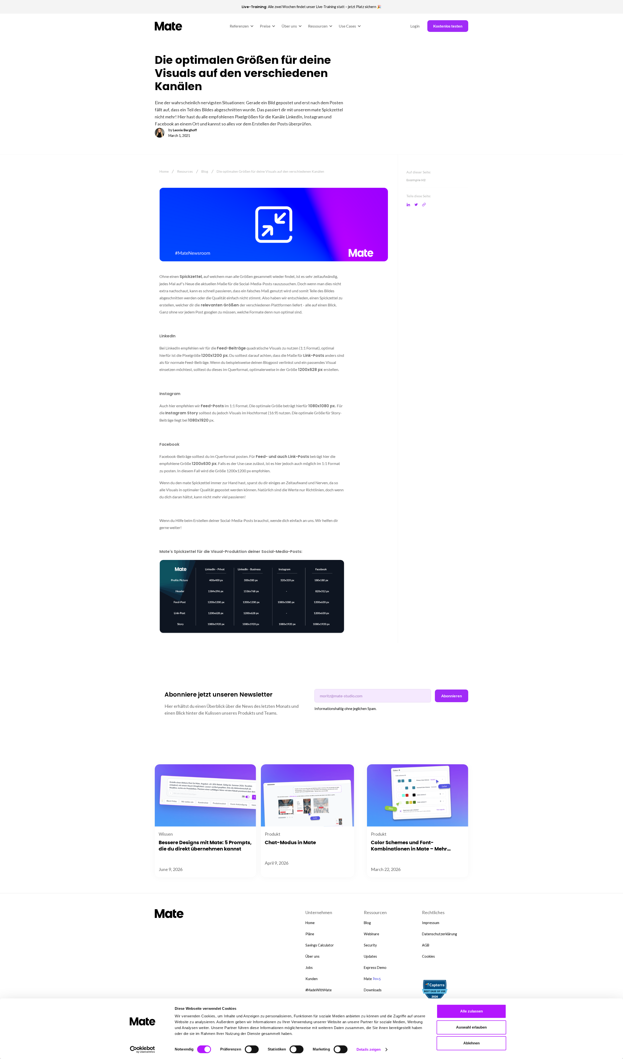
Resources (185, 171)
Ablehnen (471, 1043)
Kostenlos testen (447, 26)
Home (164, 171)
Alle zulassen (471, 1011)
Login (415, 26)
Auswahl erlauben (471, 1027)
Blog (204, 171)
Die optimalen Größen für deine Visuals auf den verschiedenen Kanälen (270, 171)
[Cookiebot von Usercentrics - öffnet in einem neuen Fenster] (142, 1049)
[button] (241, 26)
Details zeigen (369, 1049)
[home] (169, 26)
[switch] (252, 1049)
